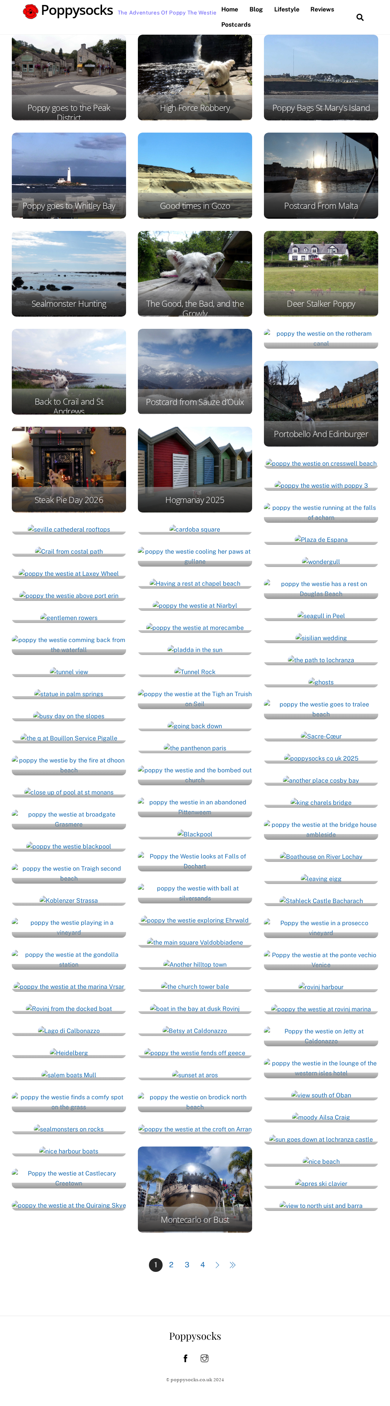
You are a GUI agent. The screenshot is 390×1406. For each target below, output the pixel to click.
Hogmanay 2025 (195, 499)
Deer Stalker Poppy (321, 303)
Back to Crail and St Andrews (69, 406)
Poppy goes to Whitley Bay (68, 205)
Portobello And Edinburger (321, 433)
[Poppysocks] (68, 15)
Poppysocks (195, 1335)
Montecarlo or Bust (195, 1219)
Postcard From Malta (321, 205)
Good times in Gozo (195, 205)
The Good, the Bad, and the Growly (195, 308)
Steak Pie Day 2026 (69, 499)
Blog (256, 9)
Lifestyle (286, 9)
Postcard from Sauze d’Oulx (195, 401)
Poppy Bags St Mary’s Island (321, 107)
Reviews (322, 9)
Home (229, 9)
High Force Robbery (195, 107)
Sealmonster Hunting (69, 303)
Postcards (236, 24)
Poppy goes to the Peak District (68, 112)
